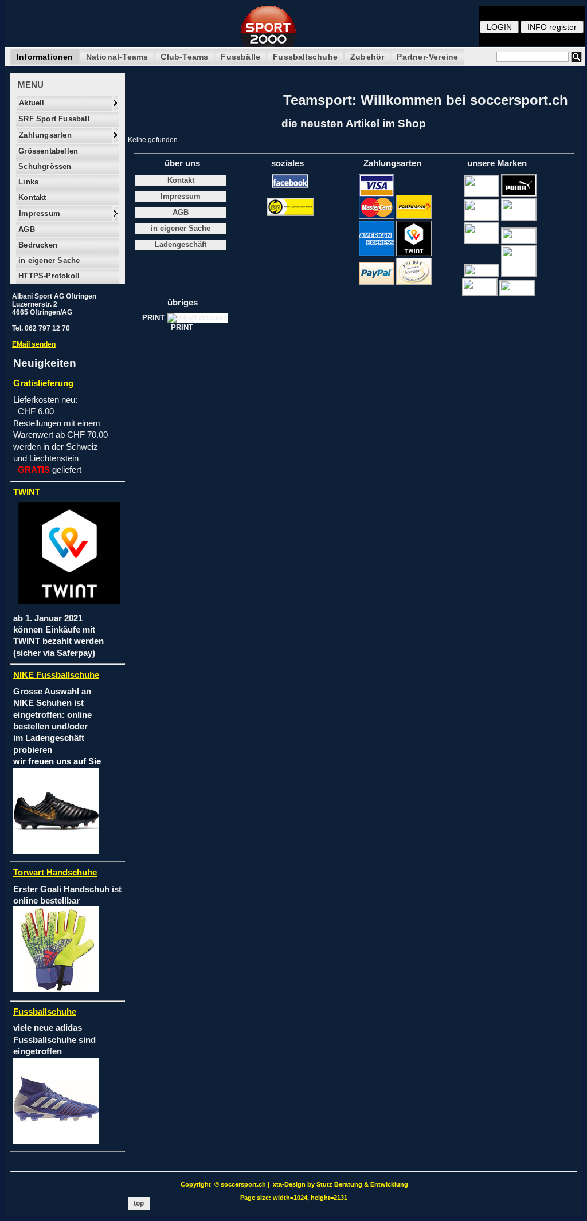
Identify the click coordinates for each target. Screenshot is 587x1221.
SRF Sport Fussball (53, 119)
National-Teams (117, 56)
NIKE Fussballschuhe (56, 675)
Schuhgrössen (44, 166)
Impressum (38, 213)
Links (27, 182)
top (139, 1203)
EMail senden (34, 344)
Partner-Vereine (427, 56)
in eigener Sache (48, 260)
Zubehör (367, 56)
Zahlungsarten (44, 135)
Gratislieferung (43, 383)
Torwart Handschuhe (55, 872)
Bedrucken (36, 245)
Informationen (45, 56)
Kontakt (31, 197)
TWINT (26, 492)
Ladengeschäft (180, 245)
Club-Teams (184, 56)
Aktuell (31, 103)
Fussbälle (240, 56)
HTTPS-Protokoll (48, 276)
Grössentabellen (47, 151)
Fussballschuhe (305, 56)
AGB (25, 229)
